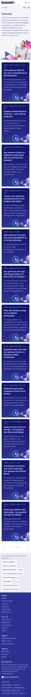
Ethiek (21, 570)
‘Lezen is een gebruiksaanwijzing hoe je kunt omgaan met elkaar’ (14, 198)
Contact (4, 631)
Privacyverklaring (7, 688)
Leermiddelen (7, 581)
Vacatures (5, 628)
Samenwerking (6, 625)
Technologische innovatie (11, 589)
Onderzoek (5, 606)
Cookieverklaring (19, 688)
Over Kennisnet (6, 620)
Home (5, 8)
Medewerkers (6, 622)
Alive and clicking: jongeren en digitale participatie (15, 313)
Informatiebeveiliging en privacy (13, 573)
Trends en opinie (7, 601)
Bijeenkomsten (6, 612)
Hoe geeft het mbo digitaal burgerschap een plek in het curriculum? (14, 274)
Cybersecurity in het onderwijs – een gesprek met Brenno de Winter (15, 429)
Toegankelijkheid (7, 685)
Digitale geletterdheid (9, 570)
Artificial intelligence (9, 562)
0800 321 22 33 (6, 641)
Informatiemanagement (10, 577)
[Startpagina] (8, 2)
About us (22, 693)
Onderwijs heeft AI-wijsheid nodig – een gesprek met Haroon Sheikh (15, 512)
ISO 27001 (15, 693)
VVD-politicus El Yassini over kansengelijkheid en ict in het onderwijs (15, 237)
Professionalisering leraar (11, 585)
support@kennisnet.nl (9, 638)
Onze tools (5, 604)
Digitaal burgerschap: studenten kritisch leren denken (15, 391)
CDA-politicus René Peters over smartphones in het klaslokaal (15, 73)
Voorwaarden (6, 693)
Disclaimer (17, 685)
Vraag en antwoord (8, 644)
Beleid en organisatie (9, 566)
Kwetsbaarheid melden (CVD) (11, 690)
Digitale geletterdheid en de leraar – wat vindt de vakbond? (15, 114)
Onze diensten (6, 609)
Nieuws (4, 598)
